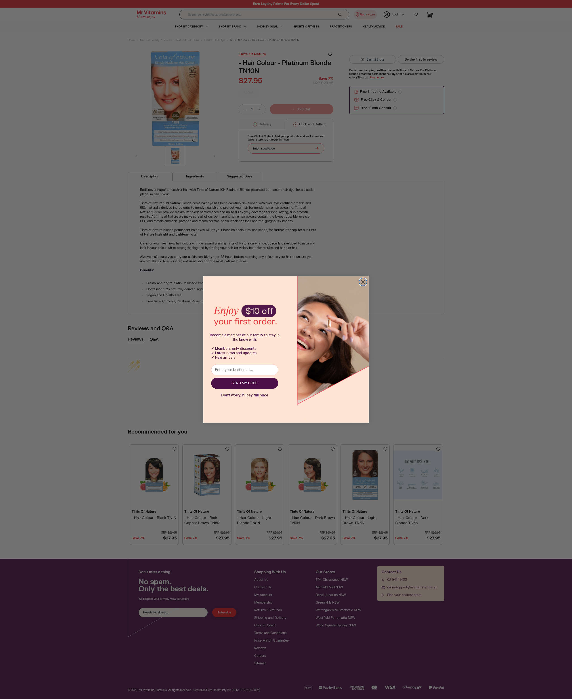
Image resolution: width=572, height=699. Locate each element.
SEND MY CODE (244, 383)
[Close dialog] (363, 282)
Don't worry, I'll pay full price (244, 395)
